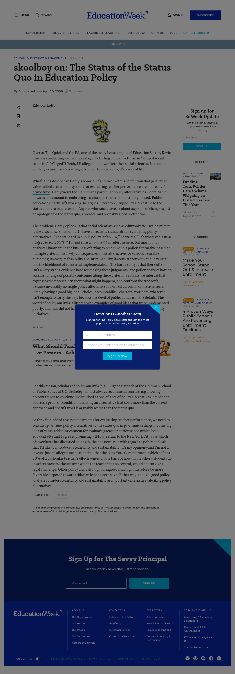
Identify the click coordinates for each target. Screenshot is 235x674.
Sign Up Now (117, 356)
